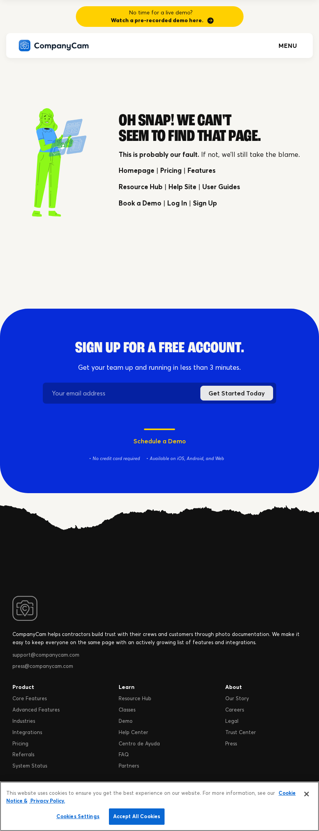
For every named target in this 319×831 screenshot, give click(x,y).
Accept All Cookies (136, 816)
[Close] (306, 794)
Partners (129, 765)
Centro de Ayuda (139, 743)
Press (231, 743)
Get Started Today (237, 393)
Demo (126, 721)
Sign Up (205, 203)
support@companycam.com (45, 655)
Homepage (136, 170)
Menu (288, 45)
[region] (159, 806)
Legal (231, 721)
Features (202, 170)
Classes (127, 709)
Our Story (237, 698)
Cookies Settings (78, 816)
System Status (29, 765)
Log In (177, 203)
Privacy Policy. (47, 801)
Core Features (29, 698)
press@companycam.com (42, 666)
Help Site (182, 187)
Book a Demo (140, 203)
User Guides (221, 187)
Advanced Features (36, 709)
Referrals (23, 754)
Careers (234, 709)
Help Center (133, 732)
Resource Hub (141, 187)
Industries (23, 721)
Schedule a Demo (159, 441)
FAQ (124, 754)
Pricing (171, 170)
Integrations (27, 732)
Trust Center (240, 732)
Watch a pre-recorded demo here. (157, 20)
